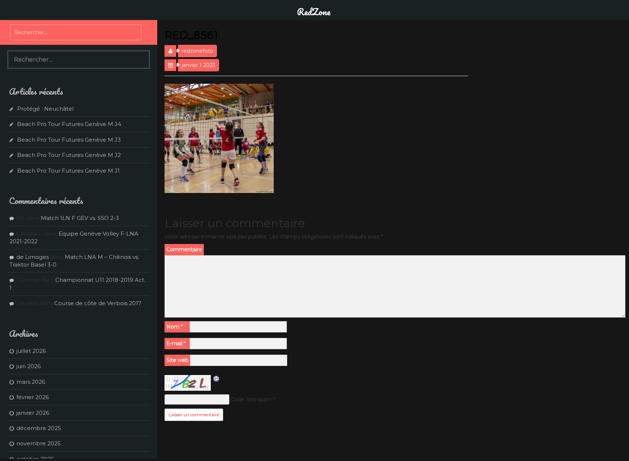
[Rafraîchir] (217, 378)
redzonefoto (197, 51)
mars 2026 (30, 381)
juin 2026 (28, 366)
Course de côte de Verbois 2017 (97, 303)
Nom (174, 326)
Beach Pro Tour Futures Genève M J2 (69, 154)
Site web (177, 360)
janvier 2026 (32, 412)
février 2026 (32, 397)
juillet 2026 (31, 350)
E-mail (176, 343)
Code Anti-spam (251, 399)
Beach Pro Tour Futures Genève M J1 (68, 170)
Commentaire (184, 249)
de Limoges (32, 256)
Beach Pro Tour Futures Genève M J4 (69, 124)
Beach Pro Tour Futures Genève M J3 (69, 139)
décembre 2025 (38, 428)
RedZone (314, 11)
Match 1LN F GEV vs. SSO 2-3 (80, 217)
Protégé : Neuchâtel (45, 108)
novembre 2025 (38, 443)
